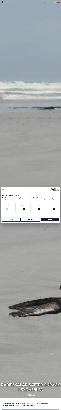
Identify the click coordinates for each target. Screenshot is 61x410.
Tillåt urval (30, 219)
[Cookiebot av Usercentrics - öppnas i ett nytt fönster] (52, 189)
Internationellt (30, 396)
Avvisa (11, 219)
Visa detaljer (52, 214)
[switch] (23, 209)
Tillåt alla (49, 219)
